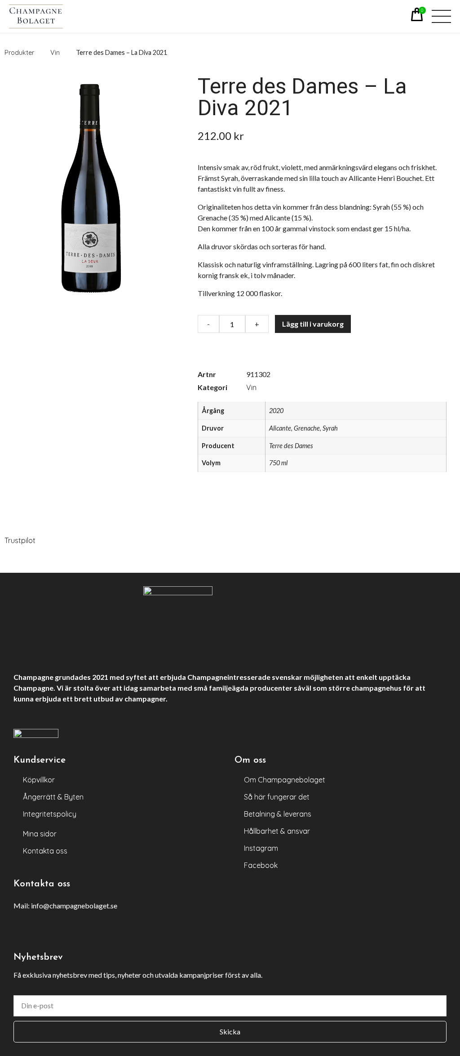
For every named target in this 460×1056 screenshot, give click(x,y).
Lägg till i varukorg (313, 323)
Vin (251, 387)
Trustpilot (19, 540)
